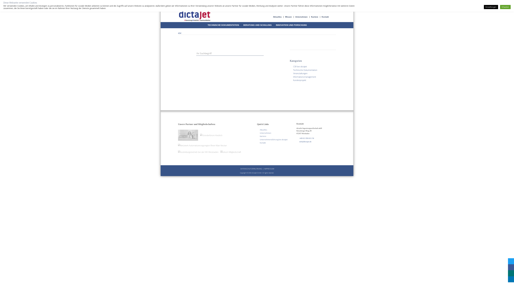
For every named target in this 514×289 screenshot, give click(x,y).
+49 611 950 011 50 (306, 138)
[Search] (262, 53)
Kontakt (325, 17)
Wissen (288, 17)
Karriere (314, 17)
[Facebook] (511, 267)
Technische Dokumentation (223, 25)
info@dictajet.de (305, 142)
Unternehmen (301, 17)
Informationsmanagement (304, 77)
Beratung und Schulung (257, 25)
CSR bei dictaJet (300, 66)
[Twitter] (511, 261)
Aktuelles (277, 17)
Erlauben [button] (505, 7)
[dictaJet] (194, 15)
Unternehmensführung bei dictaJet (274, 139)
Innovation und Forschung (291, 25)
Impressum (269, 169)
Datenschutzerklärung (251, 169)
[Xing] (511, 273)
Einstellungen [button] (490, 7)
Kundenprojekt (299, 80)
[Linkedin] (511, 279)
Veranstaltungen (300, 73)
